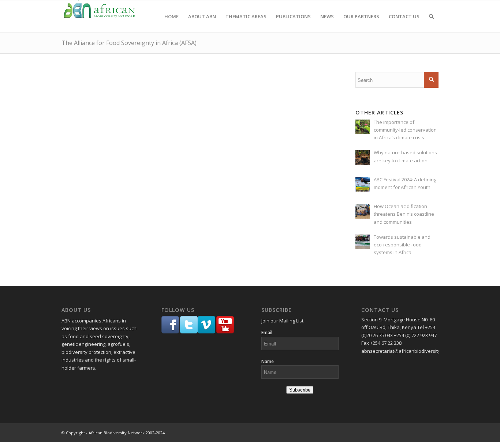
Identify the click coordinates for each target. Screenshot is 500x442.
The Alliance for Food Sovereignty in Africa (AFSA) (129, 43)
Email (266, 332)
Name (267, 361)
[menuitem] (171, 16)
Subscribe (299, 390)
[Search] (431, 16)
